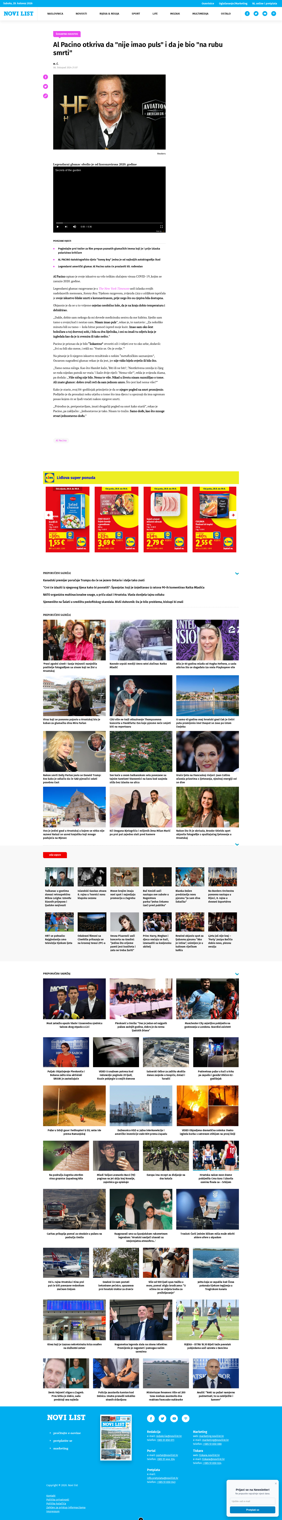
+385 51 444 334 (166, 1459)
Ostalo (226, 13)
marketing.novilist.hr (211, 1436)
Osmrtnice (208, 3)
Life (155, 13)
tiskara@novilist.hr (213, 1459)
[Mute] (74, 227)
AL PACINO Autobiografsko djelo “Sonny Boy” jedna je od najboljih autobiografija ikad (109, 259)
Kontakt (50, 1495)
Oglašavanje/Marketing (233, 3)
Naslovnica (55, 13)
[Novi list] (18, 13)
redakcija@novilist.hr (169, 1436)
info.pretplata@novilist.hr (162, 1478)
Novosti (81, 13)
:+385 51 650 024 (212, 1463)
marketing (60, 1448)
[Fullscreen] (161, 227)
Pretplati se (252, 1509)
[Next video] (66, 227)
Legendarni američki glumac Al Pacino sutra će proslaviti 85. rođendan (100, 266)
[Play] (57, 227)
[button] (233, 515)
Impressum (53, 1511)
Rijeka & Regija (109, 13)
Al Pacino (61, 440)
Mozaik (175, 13)
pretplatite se (62, 1441)
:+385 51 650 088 (212, 1443)
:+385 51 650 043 (166, 1482)
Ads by (159, 231)
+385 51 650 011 (165, 1440)
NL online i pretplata (264, 3)
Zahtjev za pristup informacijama (66, 1507)
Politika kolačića (56, 1503)
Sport (136, 13)
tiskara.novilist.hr (209, 1455)
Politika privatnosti (57, 1499)
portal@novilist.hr (167, 1455)
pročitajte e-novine (67, 1433)
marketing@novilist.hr (215, 1440)
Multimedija (200, 13)
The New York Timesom (113, 288)
